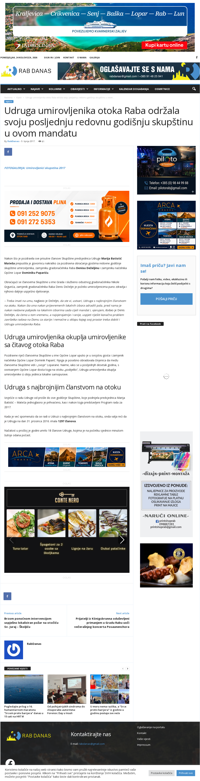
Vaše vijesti (143, 739)
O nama (82, 57)
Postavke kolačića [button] (161, 773)
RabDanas (13, 141)
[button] (194, 89)
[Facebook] (197, 57)
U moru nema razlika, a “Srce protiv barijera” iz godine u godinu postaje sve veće (108, 710)
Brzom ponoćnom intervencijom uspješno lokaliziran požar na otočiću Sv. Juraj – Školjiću (31, 623)
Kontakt (68, 57)
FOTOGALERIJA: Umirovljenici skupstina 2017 (34, 168)
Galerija (94, 57)
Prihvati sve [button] (186, 773)
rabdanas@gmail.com (92, 743)
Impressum (143, 744)
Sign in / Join (52, 57)
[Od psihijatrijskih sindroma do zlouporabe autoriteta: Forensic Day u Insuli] (66, 689)
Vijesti (19, 97)
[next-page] (127, 669)
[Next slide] (122, 540)
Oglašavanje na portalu (151, 727)
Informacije (102, 89)
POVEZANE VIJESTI (17, 668)
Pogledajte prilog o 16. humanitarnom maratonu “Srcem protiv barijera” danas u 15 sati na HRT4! (23, 711)
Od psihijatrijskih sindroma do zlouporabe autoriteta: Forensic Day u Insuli (66, 710)
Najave (35, 89)
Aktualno (14, 89)
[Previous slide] (11, 540)
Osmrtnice (162, 89)
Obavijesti (78, 89)
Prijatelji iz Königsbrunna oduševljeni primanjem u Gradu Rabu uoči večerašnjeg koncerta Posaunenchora (101, 623)
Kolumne (55, 89)
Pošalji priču (166, 299)
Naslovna (8, 97)
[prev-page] (123, 669)
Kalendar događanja (134, 89)
